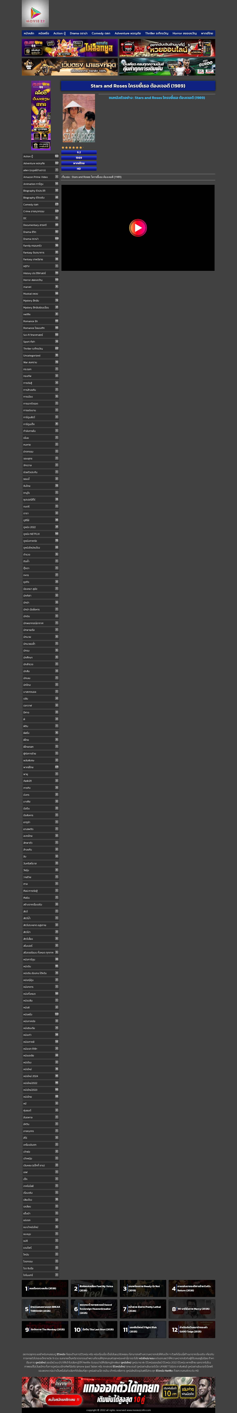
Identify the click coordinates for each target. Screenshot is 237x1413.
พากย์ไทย (207, 33)
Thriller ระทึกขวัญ (156, 33)
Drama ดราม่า (79, 33)
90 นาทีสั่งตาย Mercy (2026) (193, 1309)
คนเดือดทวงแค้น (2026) (42, 1288)
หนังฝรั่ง (44, 33)
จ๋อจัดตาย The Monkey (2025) (48, 1329)
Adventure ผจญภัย (128, 33)
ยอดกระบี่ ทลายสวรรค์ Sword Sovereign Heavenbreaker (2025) (96, 1309)
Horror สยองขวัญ (185, 33)
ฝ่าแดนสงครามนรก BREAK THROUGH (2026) (45, 1309)
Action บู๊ (59, 33)
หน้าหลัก (29, 33)
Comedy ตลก (101, 33)
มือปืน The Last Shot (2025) (98, 1329)
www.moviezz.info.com (139, 1410)
